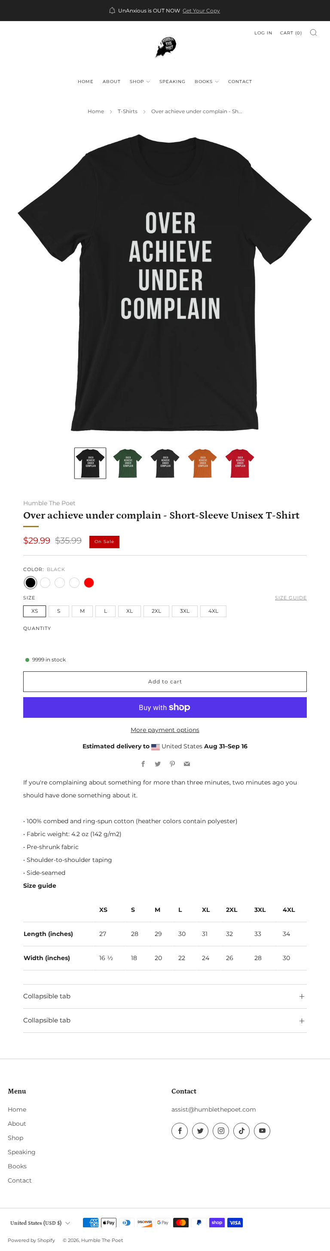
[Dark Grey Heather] (59, 582)
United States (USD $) (35, 1223)
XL (129, 611)
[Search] (313, 32)
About (112, 81)
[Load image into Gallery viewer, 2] (127, 463)
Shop (137, 81)
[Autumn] (74, 582)
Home (86, 81)
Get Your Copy (201, 11)
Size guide (291, 598)
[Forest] (45, 582)
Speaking (172, 81)
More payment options (165, 729)
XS (34, 611)
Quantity (37, 628)
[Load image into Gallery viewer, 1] (90, 463)
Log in (263, 33)
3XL (184, 611)
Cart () (291, 33)
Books (204, 81)
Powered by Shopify (31, 1240)
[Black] (30, 582)
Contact (240, 81)
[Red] (89, 582)
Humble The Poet (49, 503)
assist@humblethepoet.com (213, 1109)
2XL (156, 611)
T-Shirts (128, 111)
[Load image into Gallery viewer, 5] (239, 463)
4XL (213, 611)
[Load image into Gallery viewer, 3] (164, 463)
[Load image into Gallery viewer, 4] (202, 463)
